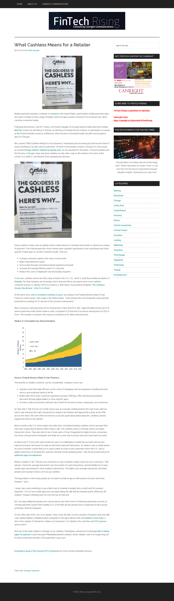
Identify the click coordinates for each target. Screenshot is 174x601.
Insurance (118, 235)
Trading (117, 270)
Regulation (118, 260)
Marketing (118, 245)
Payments (35, 571)
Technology (119, 265)
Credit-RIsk (119, 205)
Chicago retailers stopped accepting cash (42, 150)
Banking (117, 190)
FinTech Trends (120, 230)
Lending (117, 240)
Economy (118, 215)
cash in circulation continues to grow (47, 295)
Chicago (27, 571)
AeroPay (18, 130)
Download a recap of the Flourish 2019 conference (36, 551)
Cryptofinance (120, 210)
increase (54, 114)
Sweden (18, 281)
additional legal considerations (28, 455)
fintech (117, 220)
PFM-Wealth (119, 255)
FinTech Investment (122, 225)
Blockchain (118, 195)
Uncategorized (120, 275)
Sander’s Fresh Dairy (94, 518)
